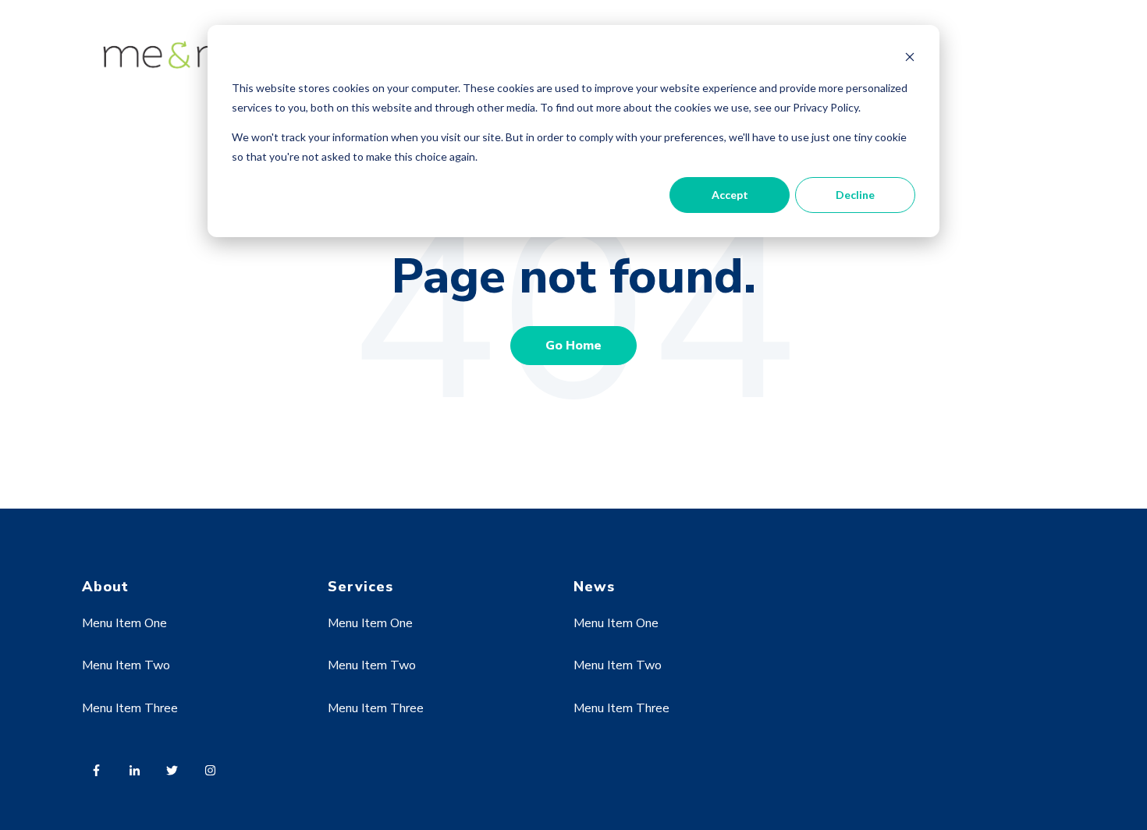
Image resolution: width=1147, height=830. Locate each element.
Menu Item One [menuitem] (124, 623)
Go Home (573, 345)
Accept (730, 194)
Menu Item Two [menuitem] (126, 665)
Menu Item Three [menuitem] (130, 708)
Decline (855, 194)
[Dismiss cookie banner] (909, 59)
